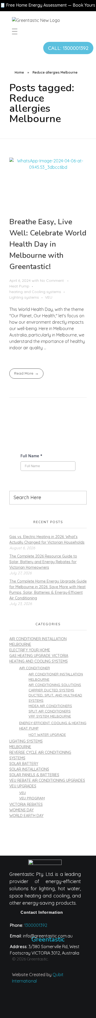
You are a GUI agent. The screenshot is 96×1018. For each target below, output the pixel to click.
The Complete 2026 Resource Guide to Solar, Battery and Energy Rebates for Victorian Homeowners (43, 562)
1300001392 (35, 925)
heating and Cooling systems (35, 291)
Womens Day (21, 810)
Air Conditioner (34, 668)
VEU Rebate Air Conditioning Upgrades (47, 780)
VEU (48, 297)
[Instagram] (27, 1000)
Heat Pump (19, 286)
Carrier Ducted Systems (51, 690)
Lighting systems (24, 297)
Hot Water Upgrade (47, 734)
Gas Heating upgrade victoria (38, 655)
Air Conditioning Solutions (55, 685)
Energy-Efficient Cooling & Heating (52, 722)
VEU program (32, 798)
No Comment (52, 280)
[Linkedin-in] (48, 1000)
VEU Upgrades (22, 786)
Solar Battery (23, 763)
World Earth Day (26, 815)
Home (19, 72)
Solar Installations (29, 769)
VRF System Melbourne (50, 716)
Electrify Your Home (29, 650)
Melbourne (20, 746)
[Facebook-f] (69, 1000)
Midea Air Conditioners (50, 706)
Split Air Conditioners (50, 711)
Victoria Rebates (26, 804)
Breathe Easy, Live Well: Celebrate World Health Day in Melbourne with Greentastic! (47, 244)
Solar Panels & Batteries (34, 774)
